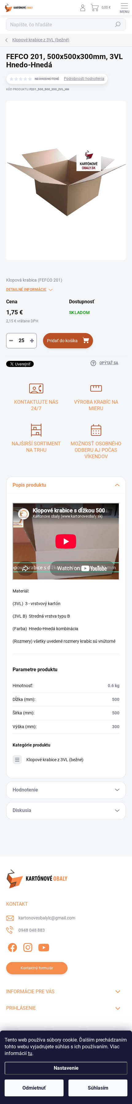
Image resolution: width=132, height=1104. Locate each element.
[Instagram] (26, 946)
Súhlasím (98, 1088)
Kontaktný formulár (37, 968)
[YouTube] (44, 946)
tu (30, 1053)
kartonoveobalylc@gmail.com (46, 917)
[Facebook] (11, 946)
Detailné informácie (26, 289)
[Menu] (124, 7)
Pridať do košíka (62, 340)
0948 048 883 (31, 930)
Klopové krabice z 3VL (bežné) (54, 759)
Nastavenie (66, 1068)
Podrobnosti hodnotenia (84, 79)
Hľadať (118, 24)
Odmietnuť (34, 1088)
